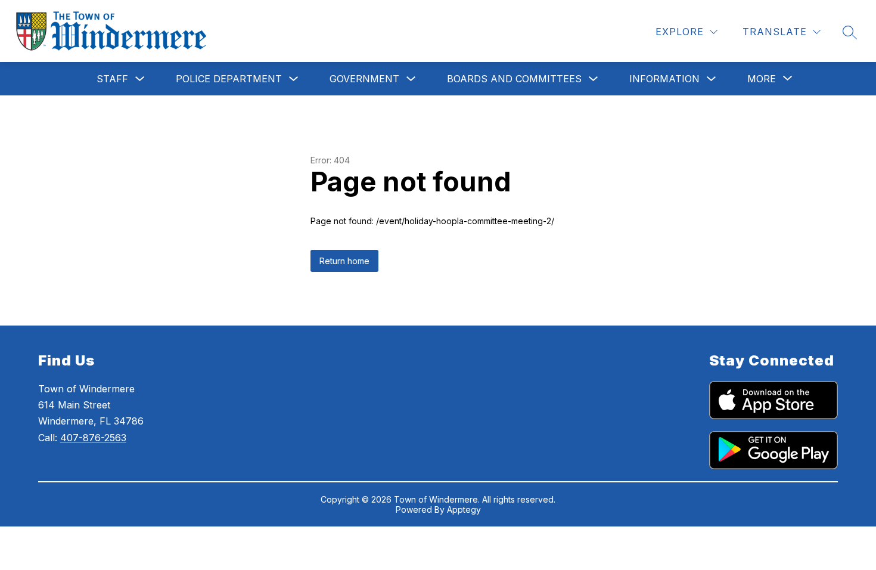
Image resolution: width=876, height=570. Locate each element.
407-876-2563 (93, 438)
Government (364, 79)
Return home (344, 261)
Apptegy (464, 509)
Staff (112, 79)
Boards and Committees (514, 79)
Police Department (229, 79)
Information (664, 79)
